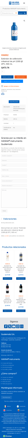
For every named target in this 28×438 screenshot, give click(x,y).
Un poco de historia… (7, 363)
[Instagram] (18, 326)
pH (6, 91)
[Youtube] (14, 326)
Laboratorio (9, 89)
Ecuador (22, 410)
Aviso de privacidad (7, 367)
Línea (14, 89)
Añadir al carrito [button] (7, 278)
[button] (24, 3)
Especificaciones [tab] (14, 101)
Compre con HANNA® (7, 377)
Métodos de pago (6, 379)
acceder (7, 236)
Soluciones (17, 89)
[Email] (21, 326)
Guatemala (22, 406)
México (9, 406)
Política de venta (6, 381)
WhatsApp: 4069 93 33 (7, 355)
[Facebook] (6, 326)
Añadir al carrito (20, 77)
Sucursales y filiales (7, 369)
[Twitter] (10, 326)
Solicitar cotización (7, 77)
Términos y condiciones (8, 365)
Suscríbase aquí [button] (6, 397)
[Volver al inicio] (14, 3)
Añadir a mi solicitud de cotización (12, 81)
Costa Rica (9, 410)
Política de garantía (7, 383)
